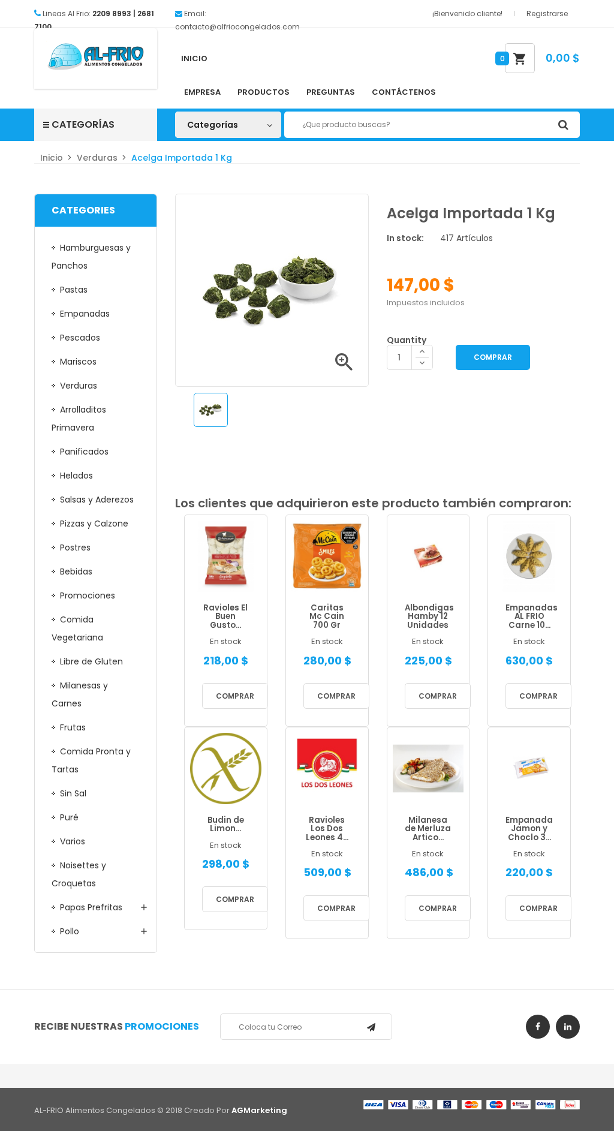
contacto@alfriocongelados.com (237, 27)
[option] (211, 410)
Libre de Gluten (91, 661)
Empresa (202, 92)
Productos (263, 92)
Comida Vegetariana (77, 628)
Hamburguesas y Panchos (91, 257)
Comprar (493, 357)
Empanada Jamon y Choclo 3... (529, 829)
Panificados (84, 452)
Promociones (87, 595)
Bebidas (76, 571)
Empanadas (85, 314)
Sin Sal (73, 793)
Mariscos (78, 362)
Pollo (69, 931)
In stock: (405, 238)
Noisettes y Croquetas (79, 874)
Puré (69, 817)
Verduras (78, 386)
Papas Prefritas (91, 907)
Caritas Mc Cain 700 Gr (326, 617)
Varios (72, 841)
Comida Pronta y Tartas (91, 760)
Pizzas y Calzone (94, 524)
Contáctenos (404, 92)
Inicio (194, 58)
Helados (76, 476)
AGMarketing (259, 1110)
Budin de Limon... (225, 825)
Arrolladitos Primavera (79, 419)
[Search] (563, 125)
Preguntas (330, 92)
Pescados (80, 338)
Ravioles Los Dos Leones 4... (327, 829)
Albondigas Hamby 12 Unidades (428, 617)
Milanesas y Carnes (80, 694)
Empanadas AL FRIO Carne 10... (529, 617)
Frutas (73, 727)
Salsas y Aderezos (97, 500)
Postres (75, 548)
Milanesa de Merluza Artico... (428, 829)
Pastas (74, 290)
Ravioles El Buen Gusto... (225, 617)
